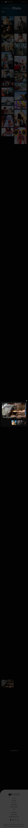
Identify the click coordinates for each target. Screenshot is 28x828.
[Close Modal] (26, 400)
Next (25, 411)
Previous (3, 411)
